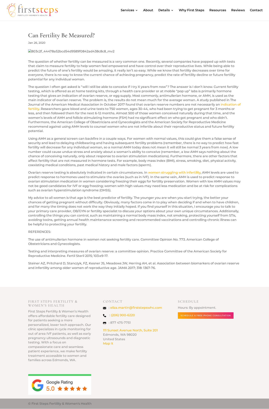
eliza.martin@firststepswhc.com (136, 308)
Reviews (238, 10)
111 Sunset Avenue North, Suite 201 (130, 330)
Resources (217, 10)
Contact (256, 10)
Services (127, 10)
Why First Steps (191, 10)
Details (164, 10)
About (148, 10)
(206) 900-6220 (123, 315)
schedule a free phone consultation (206, 315)
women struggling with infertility (174, 172)
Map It (108, 343)
